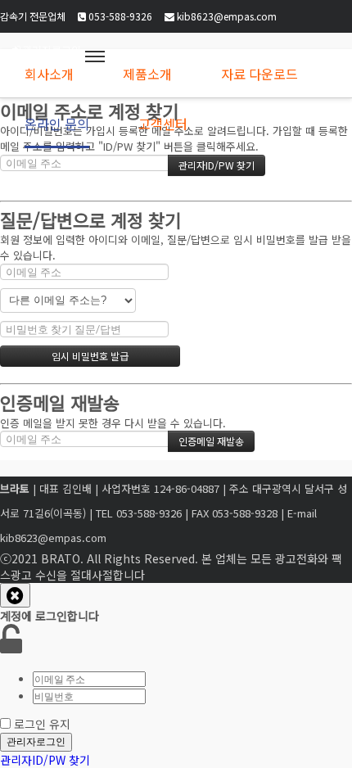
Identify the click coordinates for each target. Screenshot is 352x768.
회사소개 (49, 74)
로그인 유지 (42, 724)
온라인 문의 (57, 123)
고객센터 (162, 123)
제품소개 (147, 74)
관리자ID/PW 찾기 (45, 760)
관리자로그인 (36, 741)
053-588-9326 (119, 16)
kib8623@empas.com (225, 16)
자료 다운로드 (259, 74)
